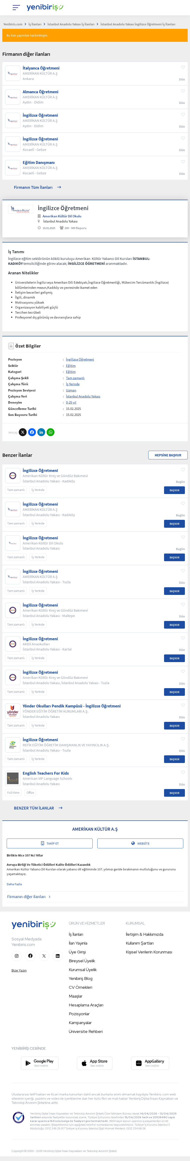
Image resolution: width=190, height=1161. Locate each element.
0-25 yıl (71, 402)
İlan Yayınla (78, 943)
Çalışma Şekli (18, 378)
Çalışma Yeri (17, 396)
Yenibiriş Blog (80, 978)
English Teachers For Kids (46, 773)
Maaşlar (75, 996)
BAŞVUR (174, 490)
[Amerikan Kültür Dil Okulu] (20, 209)
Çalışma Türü (18, 384)
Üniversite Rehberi (86, 1031)
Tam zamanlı (75, 378)
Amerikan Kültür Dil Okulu (62, 216)
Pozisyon (15, 359)
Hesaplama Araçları (86, 1005)
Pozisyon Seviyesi (21, 390)
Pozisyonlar (79, 1013)
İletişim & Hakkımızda (144, 934)
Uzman (71, 390)
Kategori (14, 371)
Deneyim (15, 402)
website (143, 843)
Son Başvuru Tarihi (22, 414)
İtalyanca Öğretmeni (41, 68)
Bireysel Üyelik (82, 960)
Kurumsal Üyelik (83, 969)
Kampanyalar (80, 1022)
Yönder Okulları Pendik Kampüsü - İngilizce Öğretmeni (72, 706)
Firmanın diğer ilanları (26, 896)
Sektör (13, 365)
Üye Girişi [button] (77, 952)
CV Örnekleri (80, 987)
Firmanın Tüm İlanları (33, 187)
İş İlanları (76, 934)
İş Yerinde (72, 384)
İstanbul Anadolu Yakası (83, 396)
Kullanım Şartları (140, 943)
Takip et (53, 843)
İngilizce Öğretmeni (40, 115)
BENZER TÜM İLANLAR (34, 808)
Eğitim (71, 365)
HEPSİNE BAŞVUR (168, 455)
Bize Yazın (19, 970)
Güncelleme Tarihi (22, 408)
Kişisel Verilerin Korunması (149, 952)
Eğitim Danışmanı (39, 162)
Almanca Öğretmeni (40, 91)
